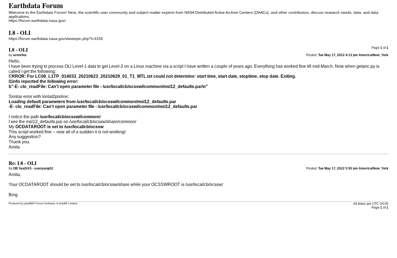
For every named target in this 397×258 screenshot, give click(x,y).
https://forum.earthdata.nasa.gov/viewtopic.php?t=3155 (56, 39)
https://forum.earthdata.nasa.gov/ (37, 21)
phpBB (28, 203)
